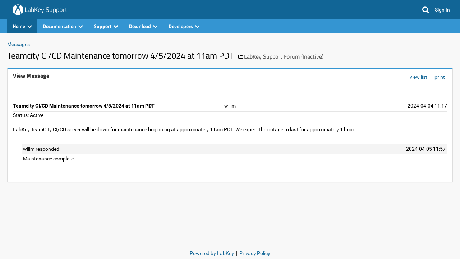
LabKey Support (45, 9)
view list (418, 77)
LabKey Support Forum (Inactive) (283, 56)
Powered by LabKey (212, 253)
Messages (18, 44)
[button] (425, 9)
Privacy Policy (254, 253)
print (439, 77)
